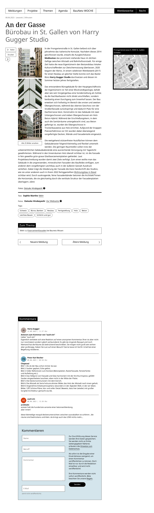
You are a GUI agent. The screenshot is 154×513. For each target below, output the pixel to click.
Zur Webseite (52, 201)
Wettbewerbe (125, 10)
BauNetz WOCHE (83, 10)
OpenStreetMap (142, 88)
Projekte (33, 10)
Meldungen (15, 10)
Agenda (63, 10)
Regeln (89, 478)
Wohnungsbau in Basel (85, 172)
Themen (48, 10)
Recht (142, 10)
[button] (130, 68)
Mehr (41, 195)
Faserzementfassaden (37, 230)
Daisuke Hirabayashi (33, 188)
